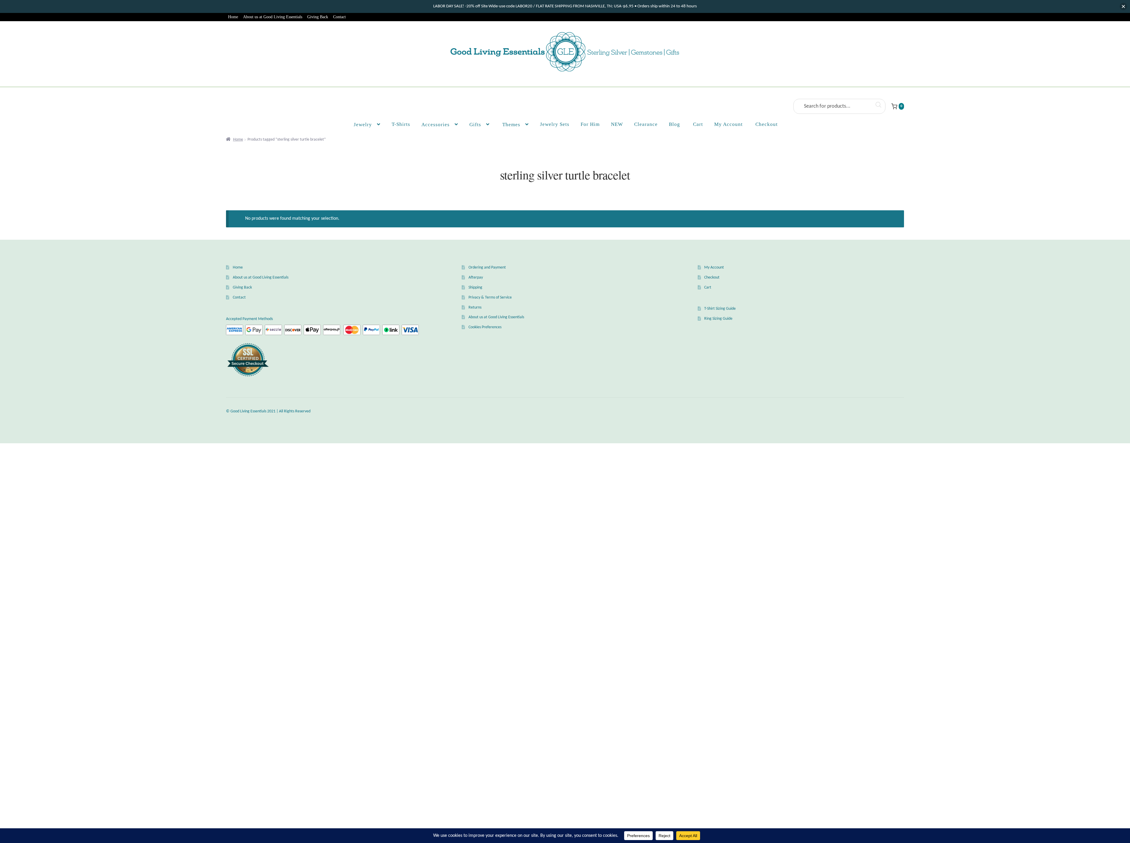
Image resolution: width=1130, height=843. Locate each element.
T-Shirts (401, 124)
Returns (474, 307)
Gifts (475, 124)
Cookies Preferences (484, 327)
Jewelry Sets (554, 124)
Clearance (646, 124)
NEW (617, 124)
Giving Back (317, 17)
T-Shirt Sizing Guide (720, 308)
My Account (728, 124)
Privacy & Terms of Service (490, 297)
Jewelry (363, 124)
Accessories (435, 124)
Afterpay (475, 277)
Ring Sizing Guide (718, 318)
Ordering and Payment (487, 267)
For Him (590, 124)
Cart (707, 287)
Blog (674, 124)
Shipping (475, 287)
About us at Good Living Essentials (272, 17)
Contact (339, 17)
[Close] (1123, 6)
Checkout (711, 277)
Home (233, 17)
